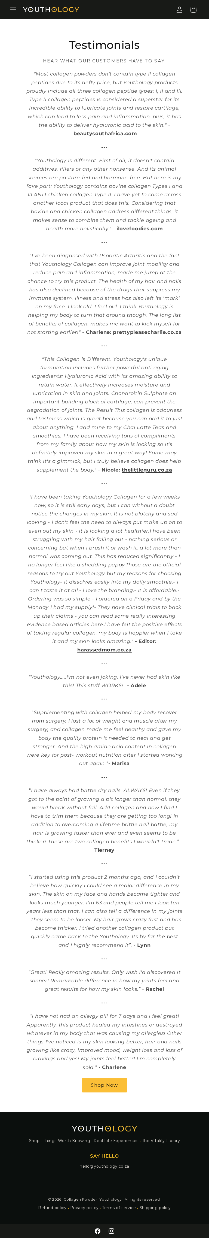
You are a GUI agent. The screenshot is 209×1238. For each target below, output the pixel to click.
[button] (13, 10)
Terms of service (119, 1207)
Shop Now (104, 1085)
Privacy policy (84, 1207)
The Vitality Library (161, 1140)
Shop (34, 1140)
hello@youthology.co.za (104, 1166)
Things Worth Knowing (66, 1140)
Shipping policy (155, 1207)
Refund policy (52, 1207)
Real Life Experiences (116, 1140)
